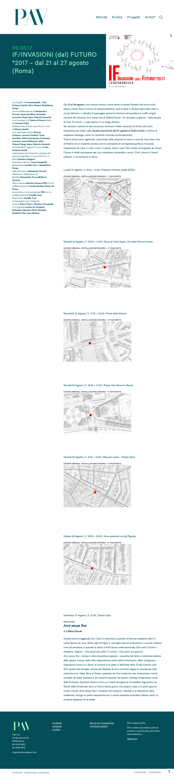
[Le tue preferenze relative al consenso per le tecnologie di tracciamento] (169, 771)
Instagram (57, 726)
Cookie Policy (156, 772)
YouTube (56, 729)
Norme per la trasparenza (102, 722)
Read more (132, 738)
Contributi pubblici (99, 726)
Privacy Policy (141, 772)
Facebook (57, 722)
